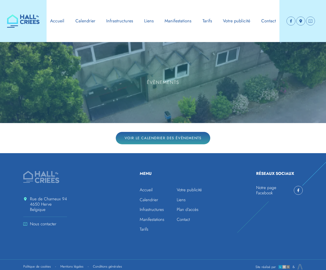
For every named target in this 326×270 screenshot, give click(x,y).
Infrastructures (119, 21)
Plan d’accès (187, 209)
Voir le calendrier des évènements (163, 138)
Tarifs (207, 21)
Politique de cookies (37, 266)
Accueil (57, 21)
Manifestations (178, 21)
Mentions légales (71, 266)
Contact (268, 21)
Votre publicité (236, 21)
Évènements (163, 82)
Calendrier (85, 21)
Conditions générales (107, 266)
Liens (149, 21)
